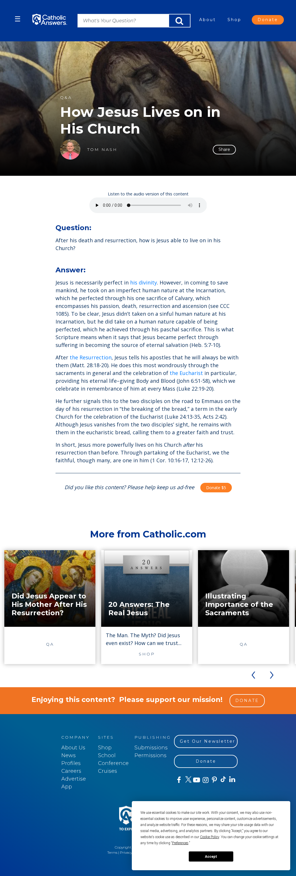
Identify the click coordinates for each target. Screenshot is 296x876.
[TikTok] (223, 780)
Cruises (107, 771)
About (207, 19)
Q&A (66, 97)
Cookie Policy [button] (209, 837)
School (107, 755)
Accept (211, 857)
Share (224, 149)
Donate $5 (216, 487)
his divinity (143, 282)
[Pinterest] (214, 780)
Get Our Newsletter (207, 741)
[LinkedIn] (231, 779)
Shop (234, 19)
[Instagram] (205, 780)
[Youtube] (196, 780)
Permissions (150, 755)
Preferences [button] (180, 843)
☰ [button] (17, 19)
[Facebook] (178, 780)
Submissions (151, 747)
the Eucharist (186, 372)
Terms (112, 852)
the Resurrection (91, 357)
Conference (113, 763)
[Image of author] (70, 149)
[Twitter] (187, 780)
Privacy (126, 852)
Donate (268, 19)
